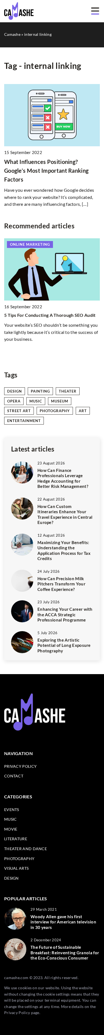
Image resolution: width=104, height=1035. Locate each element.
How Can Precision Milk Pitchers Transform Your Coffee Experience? (61, 584)
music (35, 401)
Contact (13, 776)
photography (55, 411)
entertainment (24, 420)
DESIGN (11, 878)
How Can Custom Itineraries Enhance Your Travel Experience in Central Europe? (64, 514)
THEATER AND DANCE (25, 848)
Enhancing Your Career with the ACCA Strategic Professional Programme (65, 614)
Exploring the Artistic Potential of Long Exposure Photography (64, 645)
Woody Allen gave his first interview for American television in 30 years (63, 922)
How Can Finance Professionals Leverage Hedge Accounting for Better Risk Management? (62, 478)
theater (68, 391)
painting (40, 391)
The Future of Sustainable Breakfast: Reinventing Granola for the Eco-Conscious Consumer (65, 952)
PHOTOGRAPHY (19, 858)
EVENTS (11, 809)
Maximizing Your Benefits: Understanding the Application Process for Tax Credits (63, 550)
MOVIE (10, 829)
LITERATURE (15, 838)
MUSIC (10, 819)
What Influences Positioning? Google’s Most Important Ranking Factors (46, 170)
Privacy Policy (17, 1012)
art (83, 411)
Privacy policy (20, 766)
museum (59, 401)
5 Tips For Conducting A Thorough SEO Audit (50, 315)
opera (14, 401)
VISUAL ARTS (16, 868)
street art (19, 411)
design (14, 391)
